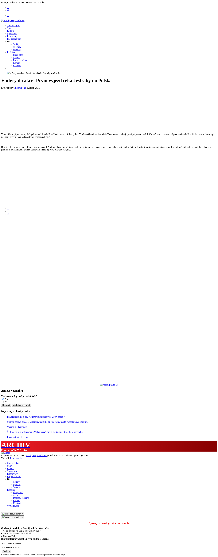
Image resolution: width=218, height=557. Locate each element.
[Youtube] (8, 13)
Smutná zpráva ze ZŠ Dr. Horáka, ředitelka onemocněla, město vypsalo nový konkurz (47, 422)
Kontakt (17, 65)
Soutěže (16, 49)
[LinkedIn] (8, 211)
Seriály (16, 44)
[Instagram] (8, 15)
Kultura (10, 31)
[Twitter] (8, 10)
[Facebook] (8, 7)
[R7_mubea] (5, 453)
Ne (6, 402)
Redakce (11, 52)
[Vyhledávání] (8, 68)
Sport (9, 28)
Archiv (16, 57)
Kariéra (16, 63)
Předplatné (18, 55)
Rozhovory (12, 36)
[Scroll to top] (2, 511)
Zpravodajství (13, 25)
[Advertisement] (90, 110)
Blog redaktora (14, 39)
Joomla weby (16, 458)
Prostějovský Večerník (36, 455)
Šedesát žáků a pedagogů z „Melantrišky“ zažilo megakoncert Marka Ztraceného (45, 432)
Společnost (12, 33)
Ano (6, 399)
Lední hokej (20, 87)
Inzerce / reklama (21, 60)
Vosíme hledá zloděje (17, 427)
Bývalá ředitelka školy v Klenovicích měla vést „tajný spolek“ (36, 417)
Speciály (17, 47)
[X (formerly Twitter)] (8, 214)
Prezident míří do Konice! (19, 437)
